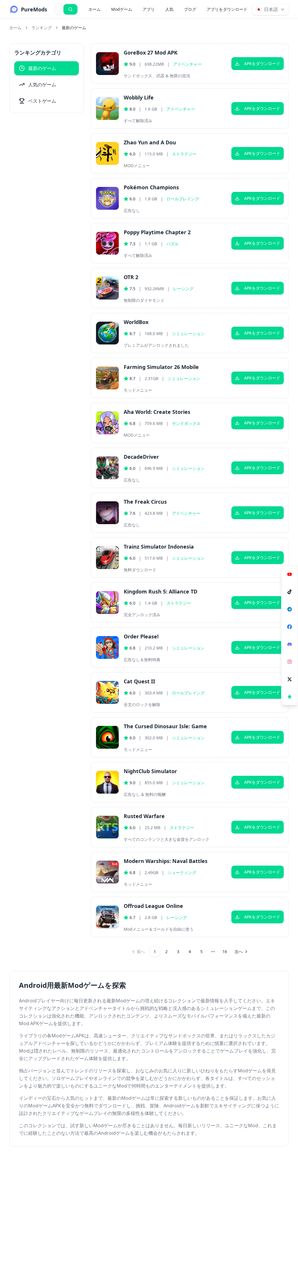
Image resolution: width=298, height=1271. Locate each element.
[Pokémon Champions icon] (107, 198)
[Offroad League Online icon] (107, 917)
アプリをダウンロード (227, 9)
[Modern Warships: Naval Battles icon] (107, 872)
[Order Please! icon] (107, 647)
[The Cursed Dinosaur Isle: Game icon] (107, 737)
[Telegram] (290, 609)
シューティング (182, 872)
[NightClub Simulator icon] (107, 782)
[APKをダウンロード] (290, 697)
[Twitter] (290, 679)
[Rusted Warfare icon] (107, 827)
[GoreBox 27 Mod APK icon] (107, 63)
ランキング (41, 27)
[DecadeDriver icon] (107, 467)
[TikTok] (290, 592)
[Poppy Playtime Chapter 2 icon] (107, 243)
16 (224, 951)
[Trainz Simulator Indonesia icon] (107, 557)
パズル (172, 243)
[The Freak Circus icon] (107, 512)
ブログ (190, 9)
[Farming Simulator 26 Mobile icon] (107, 378)
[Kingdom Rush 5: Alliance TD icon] (107, 602)
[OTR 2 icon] (107, 288)
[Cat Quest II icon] (107, 692)
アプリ (149, 9)
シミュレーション (188, 333)
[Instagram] (290, 662)
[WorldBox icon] (107, 333)
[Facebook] (290, 627)
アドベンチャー (187, 64)
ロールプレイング (182, 199)
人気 (169, 9)
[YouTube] (290, 574)
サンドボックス (186, 423)
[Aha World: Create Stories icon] (107, 423)
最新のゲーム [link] (74, 27)
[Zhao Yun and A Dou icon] (107, 153)
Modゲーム (121, 9)
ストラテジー (184, 154)
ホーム (94, 9)
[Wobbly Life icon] (107, 108)
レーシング (183, 288)
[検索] (70, 9)
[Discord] (290, 644)
